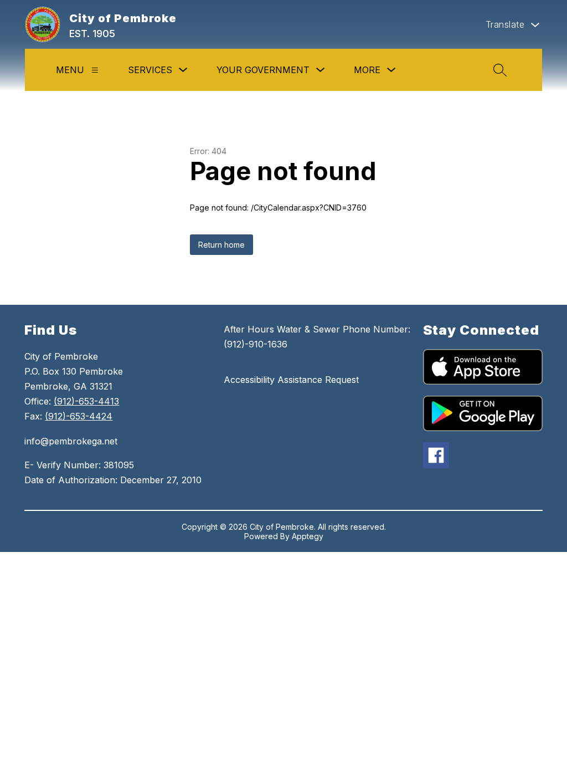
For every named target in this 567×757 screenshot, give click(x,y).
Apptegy (307, 536)
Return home (221, 244)
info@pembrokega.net (70, 441)
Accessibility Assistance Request (291, 379)
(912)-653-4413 (86, 401)
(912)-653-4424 (78, 416)
